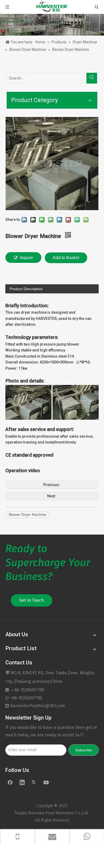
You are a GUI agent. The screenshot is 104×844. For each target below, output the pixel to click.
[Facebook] (10, 782)
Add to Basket (66, 257)
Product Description (26, 289)
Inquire (26, 257)
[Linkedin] (22, 782)
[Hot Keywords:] (91, 78)
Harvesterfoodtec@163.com (37, 705)
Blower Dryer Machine (27, 514)
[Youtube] (46, 782)
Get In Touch (31, 600)
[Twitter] (34, 782)
